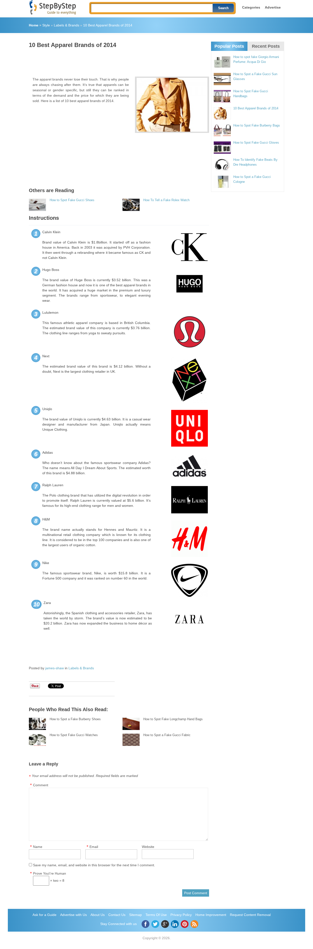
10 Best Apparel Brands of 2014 (107, 25)
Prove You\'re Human (49, 873)
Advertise (273, 7)
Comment (40, 785)
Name (37, 846)
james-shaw (54, 668)
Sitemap (135, 915)
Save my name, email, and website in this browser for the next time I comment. (94, 865)
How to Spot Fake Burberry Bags (256, 125)
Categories (251, 7)
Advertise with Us (73, 915)
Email (93, 846)
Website (148, 847)
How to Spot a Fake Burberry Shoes (75, 719)
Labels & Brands (66, 25)
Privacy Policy (181, 915)
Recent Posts (266, 46)
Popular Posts (229, 46)
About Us (97, 915)
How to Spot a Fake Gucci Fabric (166, 735)
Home (33, 25)
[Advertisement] (118, 61)
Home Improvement (210, 915)
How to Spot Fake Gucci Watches (74, 735)
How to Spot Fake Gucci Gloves (256, 142)
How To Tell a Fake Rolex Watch (166, 200)
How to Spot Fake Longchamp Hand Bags (173, 719)
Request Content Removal (250, 915)
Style (46, 25)
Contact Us (116, 915)
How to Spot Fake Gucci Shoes (72, 200)
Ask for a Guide (44, 915)
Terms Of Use (156, 915)
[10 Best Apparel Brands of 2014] (172, 105)
